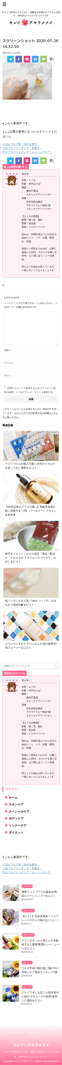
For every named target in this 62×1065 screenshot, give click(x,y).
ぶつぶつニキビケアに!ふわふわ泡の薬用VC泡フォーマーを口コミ (31, 645)
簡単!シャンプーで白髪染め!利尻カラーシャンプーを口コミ (39, 894)
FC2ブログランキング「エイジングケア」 (27, 152)
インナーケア (18, 825)
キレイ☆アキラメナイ (31, 1045)
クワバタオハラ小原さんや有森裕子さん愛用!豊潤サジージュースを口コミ (40, 944)
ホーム (13, 797)
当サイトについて (16, 1032)
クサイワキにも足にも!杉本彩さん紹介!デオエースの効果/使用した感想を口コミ (40, 996)
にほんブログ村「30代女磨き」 (21, 144)
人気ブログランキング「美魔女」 (22, 148)
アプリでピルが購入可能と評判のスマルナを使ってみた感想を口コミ (30, 466)
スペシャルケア (19, 811)
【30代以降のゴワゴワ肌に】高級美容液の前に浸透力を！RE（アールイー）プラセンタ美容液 (30, 511)
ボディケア (16, 818)
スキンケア (16, 804)
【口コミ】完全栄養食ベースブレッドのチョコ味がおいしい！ (40, 918)
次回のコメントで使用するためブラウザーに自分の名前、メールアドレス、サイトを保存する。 (30, 390)
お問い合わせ (34, 1032)
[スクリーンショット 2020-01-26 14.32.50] (35, 59)
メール (8, 362)
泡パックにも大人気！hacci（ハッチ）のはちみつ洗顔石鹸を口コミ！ (30, 602)
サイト (7, 375)
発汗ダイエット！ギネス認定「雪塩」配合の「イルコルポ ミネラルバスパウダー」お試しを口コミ (30, 557)
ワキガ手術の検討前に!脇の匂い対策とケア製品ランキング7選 (40, 970)
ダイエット (16, 832)
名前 (7, 350)
